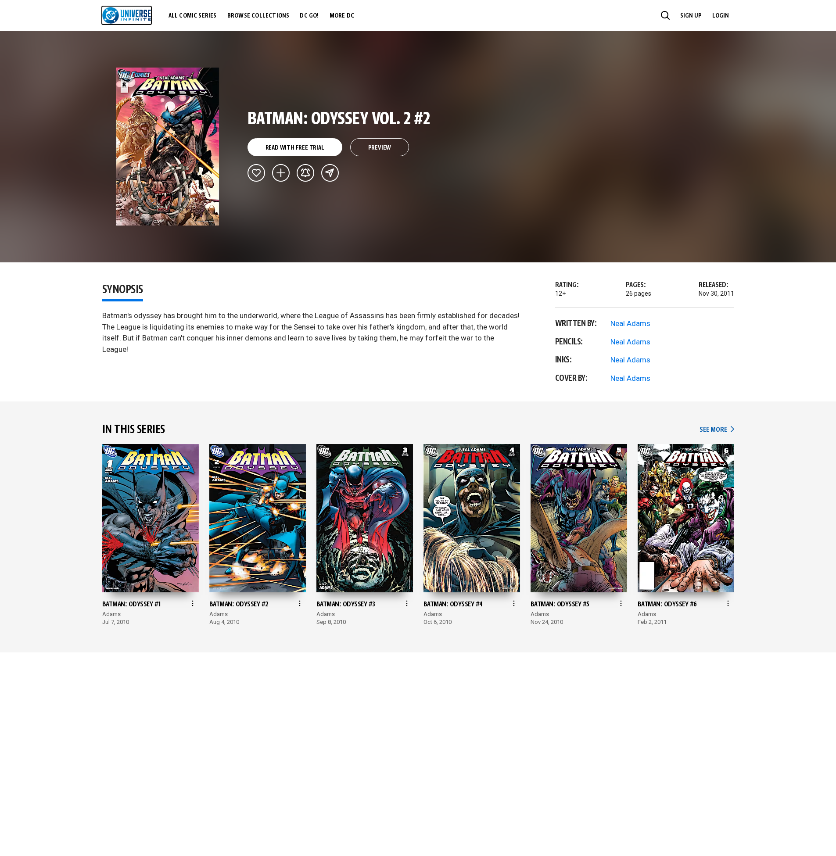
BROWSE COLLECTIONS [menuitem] (258, 16)
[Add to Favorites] (256, 173)
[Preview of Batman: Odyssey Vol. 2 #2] (167, 147)
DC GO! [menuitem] (309, 16)
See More (717, 429)
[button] (665, 15)
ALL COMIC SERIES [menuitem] (193, 16)
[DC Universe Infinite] (126, 15)
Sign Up (691, 16)
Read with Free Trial (295, 148)
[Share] (330, 173)
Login (720, 16)
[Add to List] (281, 173)
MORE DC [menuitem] (342, 16)
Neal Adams (630, 323)
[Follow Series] (305, 173)
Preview (379, 148)
